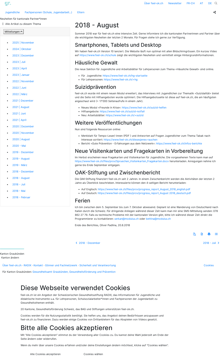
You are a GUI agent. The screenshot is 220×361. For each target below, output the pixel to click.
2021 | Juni (19, 113)
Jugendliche (12, 12)
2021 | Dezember (22, 100)
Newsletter (175, 3)
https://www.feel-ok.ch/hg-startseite (125, 75)
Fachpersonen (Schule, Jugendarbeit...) (48, 12)
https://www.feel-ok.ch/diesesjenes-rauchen (130, 139)
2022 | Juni (19, 87)
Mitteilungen (12, 31)
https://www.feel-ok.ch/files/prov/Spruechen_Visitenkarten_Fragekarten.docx (122, 161)
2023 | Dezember (23, 55)
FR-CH (191, 3)
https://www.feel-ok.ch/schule (98, 55)
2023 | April (19, 68)
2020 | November (23, 132)
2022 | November (23, 81)
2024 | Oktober (21, 49)
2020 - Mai (19, 145)
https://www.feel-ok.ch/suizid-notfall (122, 111)
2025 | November (23, 42)
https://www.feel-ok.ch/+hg (121, 79)
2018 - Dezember (23, 171)
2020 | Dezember (23, 126)
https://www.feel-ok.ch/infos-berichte (179, 143)
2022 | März (19, 94)
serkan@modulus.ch (126, 218)
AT (201, 3)
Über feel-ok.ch (153, 3)
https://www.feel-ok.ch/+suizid (124, 115)
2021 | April (19, 120)
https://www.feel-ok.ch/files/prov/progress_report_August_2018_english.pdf (144, 189)
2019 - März (19, 165)
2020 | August (21, 139)
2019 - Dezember (23, 152)
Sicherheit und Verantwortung (97, 265)
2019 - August (21, 158)
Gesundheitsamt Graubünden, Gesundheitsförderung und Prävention (74, 271)
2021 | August (20, 107)
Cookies (209, 265)
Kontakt (38, 265)
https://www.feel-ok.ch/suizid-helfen (144, 107)
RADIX (27, 265)
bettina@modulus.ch (158, 218)
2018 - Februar (21, 197)
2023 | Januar (20, 74)
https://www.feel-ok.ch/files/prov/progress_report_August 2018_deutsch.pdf (144, 193)
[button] (194, 234)
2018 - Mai (18, 190)
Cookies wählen (93, 354)
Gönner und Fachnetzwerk (61, 265)
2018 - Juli (18, 184)
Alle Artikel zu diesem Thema (23, 23)
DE (210, 3)
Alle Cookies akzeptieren (45, 354)
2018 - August (21, 178)
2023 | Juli (18, 61)
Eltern (80, 12)
